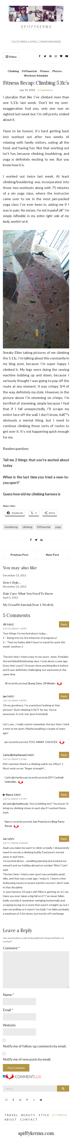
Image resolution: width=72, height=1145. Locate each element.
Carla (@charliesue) (14, 754)
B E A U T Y (28, 1115)
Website (9, 1025)
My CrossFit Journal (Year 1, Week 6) (28, 605)
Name (8, 994)
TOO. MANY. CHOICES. (43, 742)
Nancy (9, 794)
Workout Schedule (36, 75)
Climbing (13, 71)
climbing (27, 527)
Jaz (5, 838)
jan (5, 696)
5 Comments (45, 90)
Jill (4, 624)
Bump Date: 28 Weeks (41, 683)
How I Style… (12, 582)
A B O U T (10, 1119)
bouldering (11, 527)
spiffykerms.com (36, 1133)
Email (8, 1010)
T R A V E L (11, 1115)
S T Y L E (44, 1115)
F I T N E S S (60, 1115)
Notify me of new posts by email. (27, 1059)
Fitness (44, 71)
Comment (11, 948)
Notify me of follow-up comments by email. (34, 1046)
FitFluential (29, 71)
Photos (57, 71)
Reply (64, 624)
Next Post (52, 554)
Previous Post (19, 554)
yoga (58, 527)
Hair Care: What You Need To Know (28, 593)
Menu (12, 56)
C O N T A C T (28, 1119)
